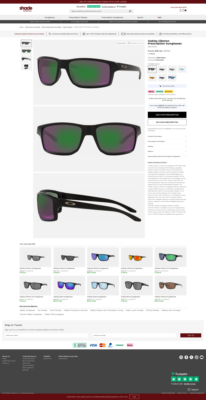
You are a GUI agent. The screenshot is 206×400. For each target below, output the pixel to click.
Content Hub (47, 358)
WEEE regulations (28, 367)
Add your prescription (167, 115)
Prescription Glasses (78, 17)
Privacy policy (182, 393)
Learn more (124, 397)
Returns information (29, 361)
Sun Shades (42, 310)
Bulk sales (25, 370)
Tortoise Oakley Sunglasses (31, 314)
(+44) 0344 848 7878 (178, 7)
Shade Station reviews (8, 361)
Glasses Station (63, 358)
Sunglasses (50, 17)
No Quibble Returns (79, 22)
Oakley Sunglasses (161, 205)
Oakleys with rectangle (170, 310)
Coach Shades (55, 310)
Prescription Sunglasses (112, 17)
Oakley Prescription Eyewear (76, 310)
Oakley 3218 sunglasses (54, 314)
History (4, 358)
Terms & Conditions (28, 365)
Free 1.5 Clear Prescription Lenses (123, 22)
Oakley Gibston (68, 27)
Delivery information (29, 358)
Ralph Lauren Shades (135, 310)
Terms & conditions (168, 393)
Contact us (5, 363)
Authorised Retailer (167, 22)
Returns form (27, 363)
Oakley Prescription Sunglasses (51, 27)
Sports (140, 17)
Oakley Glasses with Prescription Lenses (107, 310)
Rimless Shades (152, 310)
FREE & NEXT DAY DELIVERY (40, 22)
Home (21, 27)
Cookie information (197, 393)
